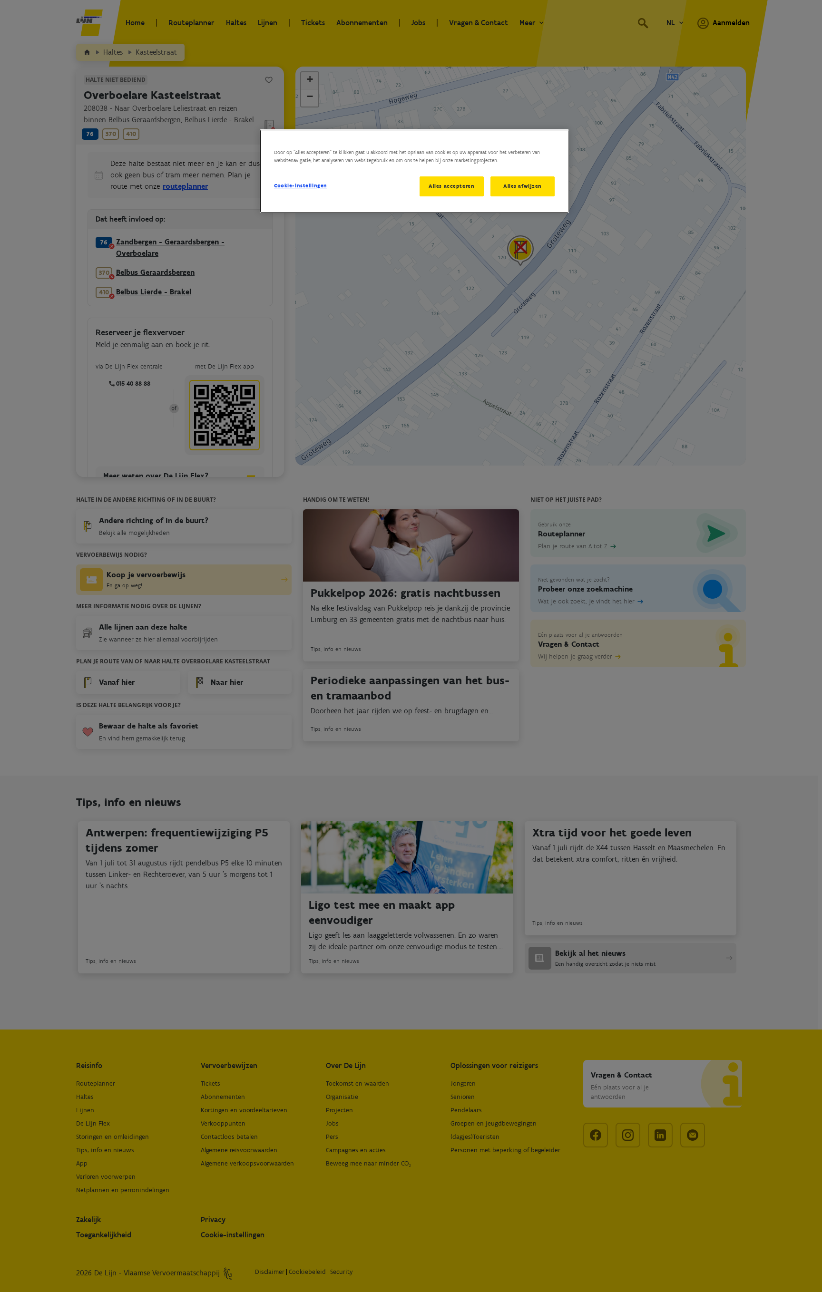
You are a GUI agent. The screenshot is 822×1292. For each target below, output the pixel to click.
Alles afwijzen (522, 186)
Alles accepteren (451, 186)
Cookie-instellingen (300, 185)
